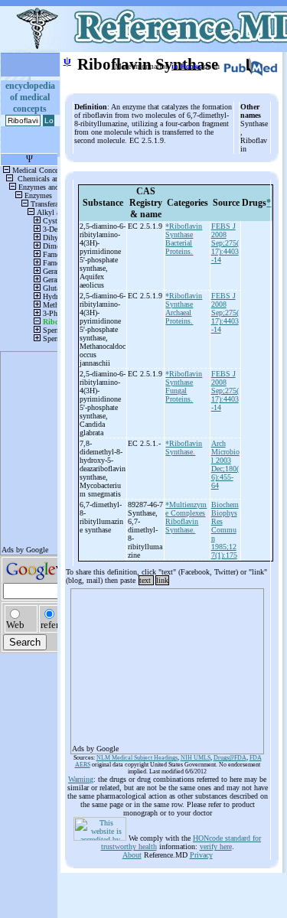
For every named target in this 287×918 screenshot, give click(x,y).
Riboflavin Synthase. (181, 525)
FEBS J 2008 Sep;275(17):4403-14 (225, 243)
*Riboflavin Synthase (183, 230)
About (132, 855)
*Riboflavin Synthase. (183, 447)
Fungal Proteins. (179, 394)
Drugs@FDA (230, 757)
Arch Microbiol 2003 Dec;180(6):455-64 (225, 464)
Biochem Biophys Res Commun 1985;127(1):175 (225, 529)
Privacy (201, 855)
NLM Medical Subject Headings (137, 757)
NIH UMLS (195, 757)
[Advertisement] (167, 666)
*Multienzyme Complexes (186, 508)
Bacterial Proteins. (179, 247)
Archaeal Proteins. (179, 316)
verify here (216, 846)
